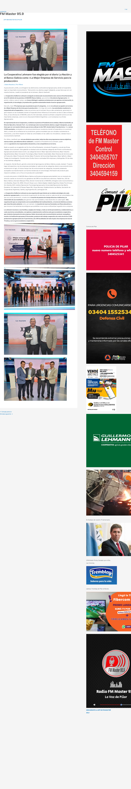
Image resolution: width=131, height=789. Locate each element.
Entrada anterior (6, 412)
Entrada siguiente (6, 414)
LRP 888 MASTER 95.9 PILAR (13, 20)
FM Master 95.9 (12, 14)
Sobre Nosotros (10, 84)
